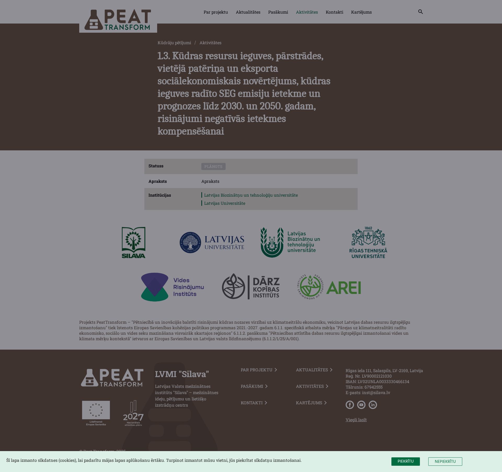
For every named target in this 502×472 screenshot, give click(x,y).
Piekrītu (406, 461)
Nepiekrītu (445, 461)
